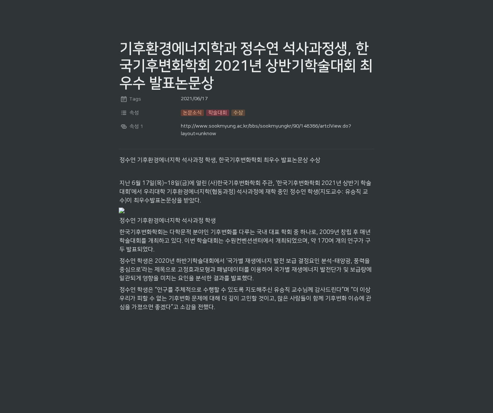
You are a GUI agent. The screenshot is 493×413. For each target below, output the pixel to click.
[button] (192, 113)
